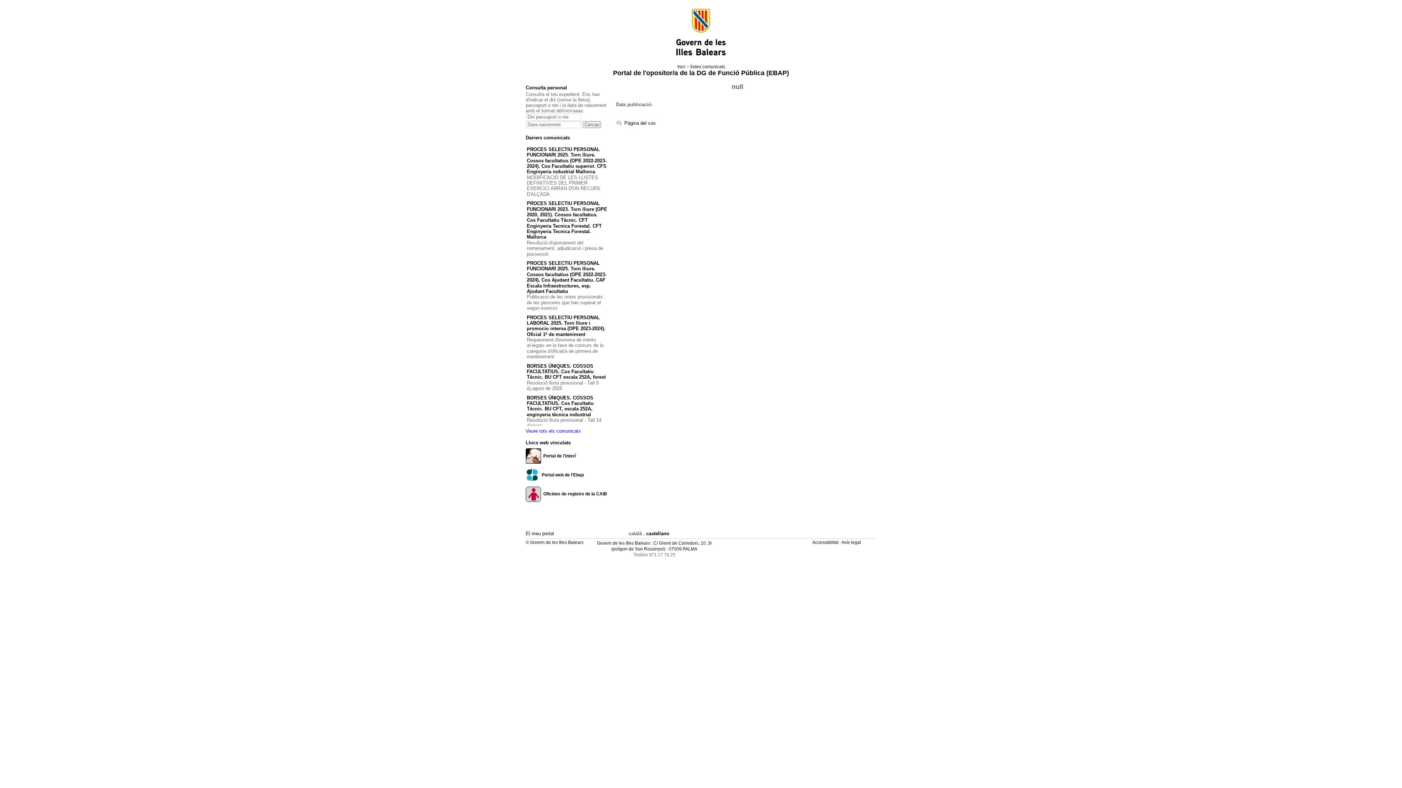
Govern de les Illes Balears (623, 543)
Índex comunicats (707, 67)
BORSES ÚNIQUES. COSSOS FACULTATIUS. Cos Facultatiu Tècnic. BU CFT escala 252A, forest (566, 371)
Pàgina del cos (640, 123)
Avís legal (852, 542)
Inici (681, 67)
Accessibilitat (825, 542)
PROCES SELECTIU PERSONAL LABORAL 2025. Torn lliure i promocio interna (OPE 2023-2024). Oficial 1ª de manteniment (566, 326)
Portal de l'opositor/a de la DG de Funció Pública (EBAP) (701, 73)
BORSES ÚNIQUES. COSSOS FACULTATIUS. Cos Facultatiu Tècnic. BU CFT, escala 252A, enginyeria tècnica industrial (560, 406)
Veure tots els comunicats (553, 431)
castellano (657, 533)
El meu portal (540, 533)
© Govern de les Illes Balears (554, 542)
